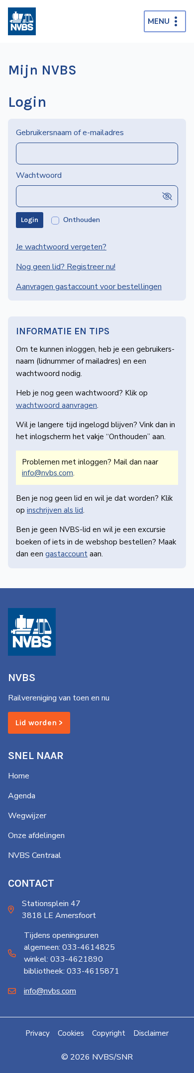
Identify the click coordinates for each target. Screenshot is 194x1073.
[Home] (22, 21)
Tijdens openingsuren (61, 935)
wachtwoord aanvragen (56, 405)
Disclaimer (151, 1033)
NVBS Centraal (34, 855)
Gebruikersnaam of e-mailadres (70, 132)
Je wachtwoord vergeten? (61, 246)
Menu (159, 21)
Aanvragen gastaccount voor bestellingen (89, 286)
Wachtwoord (39, 175)
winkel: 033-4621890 (63, 959)
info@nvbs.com (47, 473)
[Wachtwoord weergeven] (167, 196)
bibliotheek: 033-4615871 (71, 971)
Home (18, 775)
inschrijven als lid (55, 510)
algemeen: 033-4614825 (69, 947)
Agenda (21, 795)
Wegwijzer (27, 815)
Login (29, 220)
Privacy (37, 1033)
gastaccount (66, 554)
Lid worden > (39, 722)
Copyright (108, 1033)
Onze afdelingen (36, 835)
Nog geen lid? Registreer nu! (65, 266)
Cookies (71, 1033)
